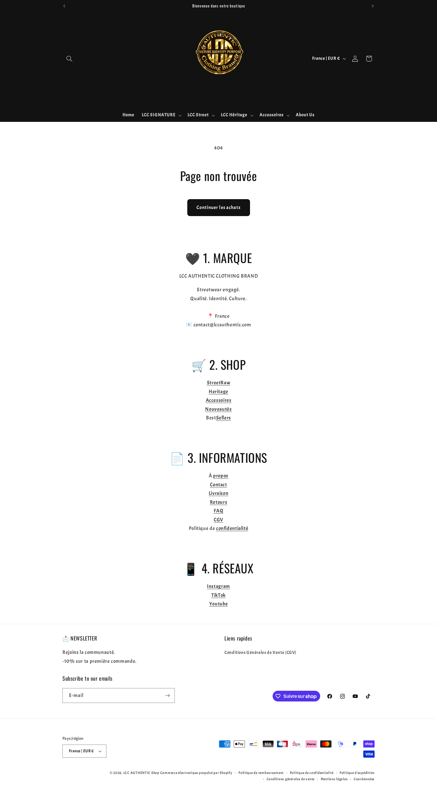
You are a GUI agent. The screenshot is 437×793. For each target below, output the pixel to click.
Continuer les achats (218, 207)
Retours (218, 502)
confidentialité (232, 528)
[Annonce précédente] (64, 6)
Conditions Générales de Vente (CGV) (260, 652)
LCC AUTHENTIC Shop (141, 773)
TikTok (218, 595)
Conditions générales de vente (291, 779)
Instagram (218, 586)
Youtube (218, 604)
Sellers (223, 418)
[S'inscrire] (168, 695)
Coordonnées (364, 779)
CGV (218, 520)
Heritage (218, 391)
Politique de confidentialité (312, 773)
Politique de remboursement (261, 773)
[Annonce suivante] (372, 6)
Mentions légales (334, 779)
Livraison (219, 493)
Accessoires (219, 400)
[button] (69, 58)
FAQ (219, 511)
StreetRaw (218, 383)
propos (220, 476)
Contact (218, 485)
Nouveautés (218, 409)
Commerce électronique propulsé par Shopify (196, 773)
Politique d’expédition (357, 773)
